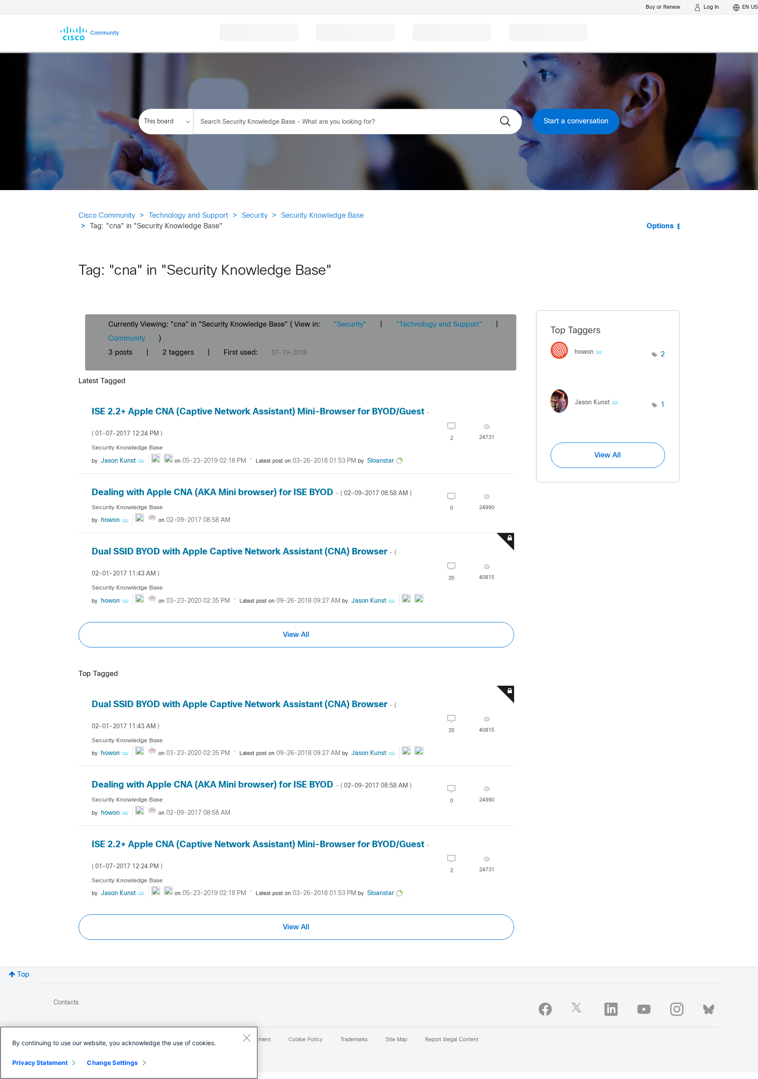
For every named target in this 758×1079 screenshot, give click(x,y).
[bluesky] (709, 1007)
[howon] (580, 361)
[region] (129, 1052)
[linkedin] (611, 1009)
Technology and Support (188, 215)
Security (255, 215)
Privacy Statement (40, 1062)
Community (126, 338)
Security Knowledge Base (322, 215)
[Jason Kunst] (588, 414)
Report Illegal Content (452, 1040)
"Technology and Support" (439, 324)
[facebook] (545, 1009)
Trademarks (354, 1040)
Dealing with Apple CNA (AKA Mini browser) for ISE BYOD (251, 493)
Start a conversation (575, 121)
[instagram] (676, 1009)
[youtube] (644, 1009)
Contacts (66, 1003)
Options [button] (660, 226)
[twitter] (578, 1009)
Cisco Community (107, 215)
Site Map (396, 1040)
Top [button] (23, 974)
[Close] (246, 1037)
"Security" (350, 324)
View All (296, 635)
